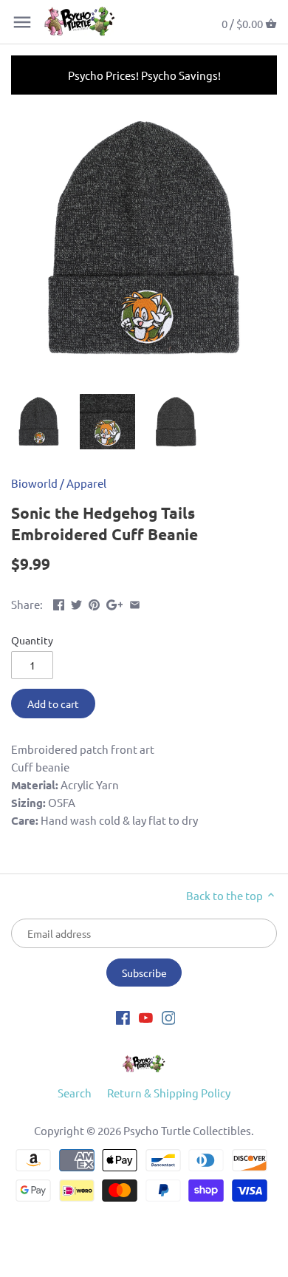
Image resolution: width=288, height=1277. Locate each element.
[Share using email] (134, 603)
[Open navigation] (22, 22)
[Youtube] (146, 1016)
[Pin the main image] (94, 603)
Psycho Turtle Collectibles (187, 1130)
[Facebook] (123, 1016)
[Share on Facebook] (58, 603)
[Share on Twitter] (76, 603)
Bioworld (34, 483)
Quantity (32, 640)
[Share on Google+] (114, 603)
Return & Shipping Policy (168, 1093)
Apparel (86, 483)
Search (75, 1093)
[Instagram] (169, 1016)
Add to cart (53, 703)
